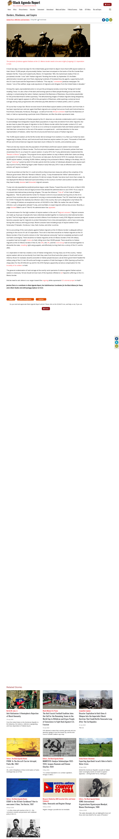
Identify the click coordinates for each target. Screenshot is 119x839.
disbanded (32, 182)
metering (15, 162)
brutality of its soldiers (14, 265)
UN (48, 243)
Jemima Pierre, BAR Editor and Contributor (18, 20)
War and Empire (97, 9)
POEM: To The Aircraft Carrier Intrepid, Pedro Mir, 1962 (22, 762)
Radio (80, 9)
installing (24, 245)
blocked (14, 207)
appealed (52, 207)
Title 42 (60, 192)
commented (58, 81)
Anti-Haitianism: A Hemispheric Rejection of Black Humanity (22, 715)
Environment (41, 9)
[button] (46, 41)
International (50, 9)
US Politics (88, 9)
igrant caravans (65, 212)
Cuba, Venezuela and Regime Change (57, 803)
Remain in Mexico (13, 154)
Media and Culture (60, 9)
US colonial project (68, 280)
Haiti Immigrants (25, 299)
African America (23, 9)
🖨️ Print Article (41, 20)
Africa (14, 9)
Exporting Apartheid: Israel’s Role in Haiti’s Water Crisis (95, 762)
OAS (42, 243)
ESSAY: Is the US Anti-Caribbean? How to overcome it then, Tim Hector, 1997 (22, 803)
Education (32, 9)
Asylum (41, 299)
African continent (59, 112)
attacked (22, 182)
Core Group (60, 243)
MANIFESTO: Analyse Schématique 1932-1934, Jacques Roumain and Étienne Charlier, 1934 (58, 764)
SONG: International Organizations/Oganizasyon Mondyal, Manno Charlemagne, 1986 (93, 804)
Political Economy (72, 9)
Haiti (10, 299)
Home (9, 9)
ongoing (45, 280)
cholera (29, 240)
